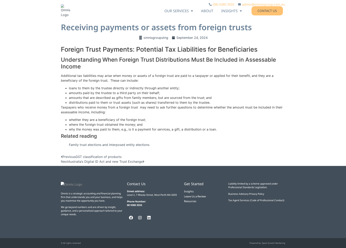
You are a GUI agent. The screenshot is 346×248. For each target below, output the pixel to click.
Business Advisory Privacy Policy (246, 194)
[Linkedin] (149, 218)
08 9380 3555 (134, 205)
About (207, 10)
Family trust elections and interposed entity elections (109, 145)
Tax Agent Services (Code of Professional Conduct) (256, 200)
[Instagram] (140, 218)
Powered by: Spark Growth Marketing (267, 243)
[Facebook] (131, 218)
